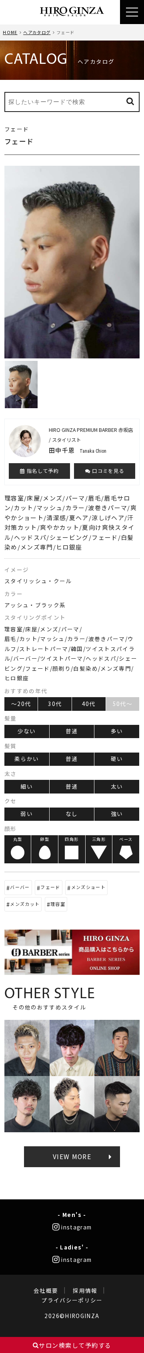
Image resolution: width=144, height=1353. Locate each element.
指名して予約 (42, 470)
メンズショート (88, 887)
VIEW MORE (72, 1156)
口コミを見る (107, 470)
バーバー (20, 887)
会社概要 (46, 1290)
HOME (10, 32)
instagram (76, 1227)
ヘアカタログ (36, 32)
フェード (50, 887)
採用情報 (85, 1290)
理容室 (57, 904)
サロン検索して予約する (75, 1345)
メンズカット (25, 904)
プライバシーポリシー (72, 1300)
